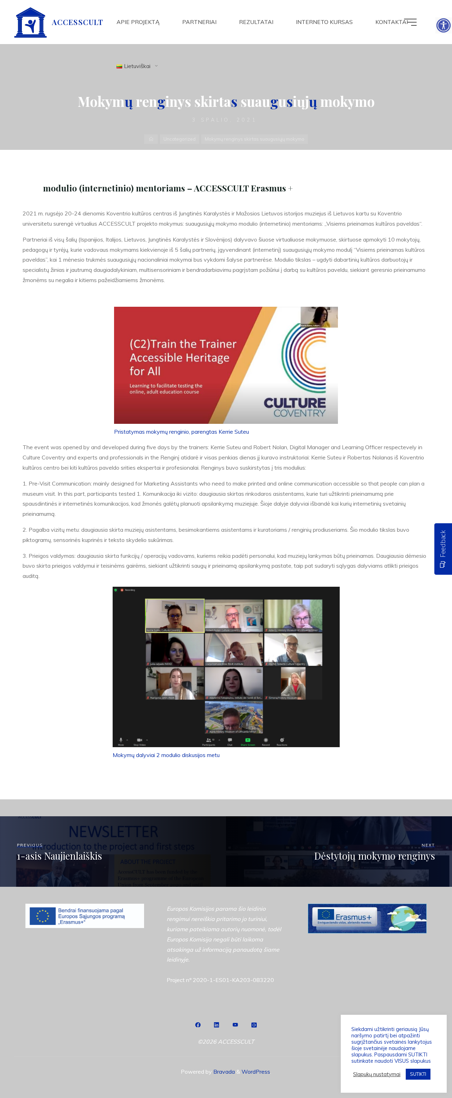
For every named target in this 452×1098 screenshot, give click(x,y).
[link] (443, 25)
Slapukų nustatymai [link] (376, 1074)
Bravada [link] (223, 1071)
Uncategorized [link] (179, 139)
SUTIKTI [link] (418, 1074)
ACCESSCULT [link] (77, 22)
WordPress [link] (256, 1071)
